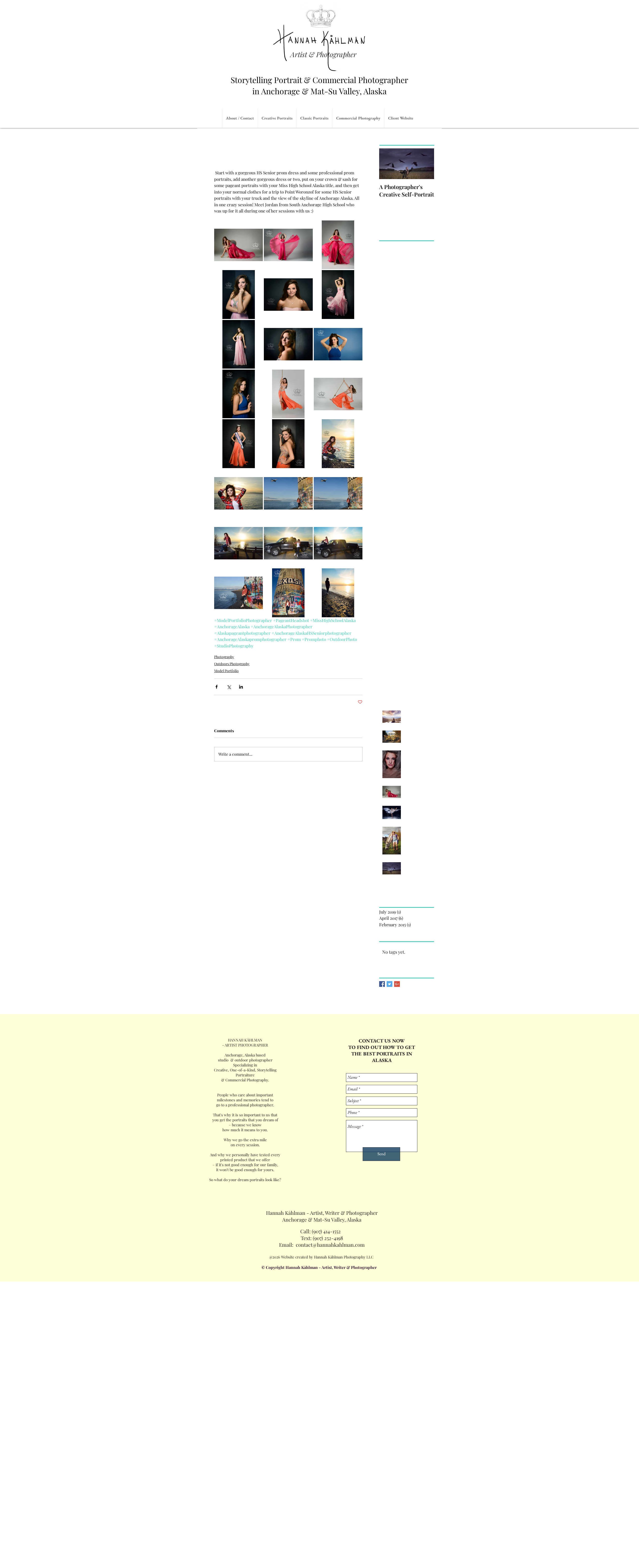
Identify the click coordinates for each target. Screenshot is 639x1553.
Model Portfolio (226, 670)
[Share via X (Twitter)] (228, 686)
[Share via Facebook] (216, 686)
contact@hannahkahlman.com (330, 1244)
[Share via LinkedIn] (241, 686)
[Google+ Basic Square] (397, 984)
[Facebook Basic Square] (382, 984)
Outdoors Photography (232, 663)
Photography (224, 656)
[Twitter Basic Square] (389, 984)
